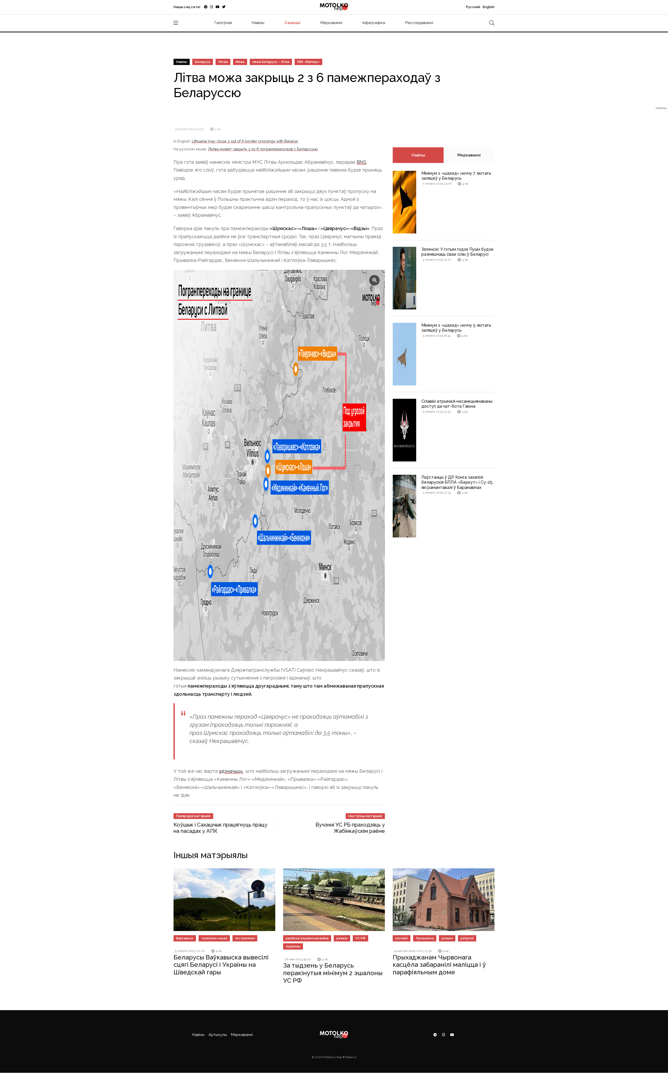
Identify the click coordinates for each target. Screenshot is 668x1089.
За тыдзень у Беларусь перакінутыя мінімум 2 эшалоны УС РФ (333, 973)
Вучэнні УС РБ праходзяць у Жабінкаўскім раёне (350, 828)
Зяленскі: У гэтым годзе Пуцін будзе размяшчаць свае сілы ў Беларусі (457, 252)
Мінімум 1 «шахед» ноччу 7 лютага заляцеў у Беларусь (456, 176)
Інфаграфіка (373, 22)
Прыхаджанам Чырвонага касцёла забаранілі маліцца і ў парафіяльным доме (439, 964)
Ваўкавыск (184, 938)
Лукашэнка (425, 938)
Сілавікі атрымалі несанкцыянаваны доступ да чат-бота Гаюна (456, 404)
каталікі (401, 938)
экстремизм (245, 938)
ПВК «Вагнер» (308, 62)
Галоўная (223, 22)
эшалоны (293, 946)
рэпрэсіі (467, 938)
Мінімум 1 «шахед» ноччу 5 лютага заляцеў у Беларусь (456, 328)
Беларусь (202, 62)
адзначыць (231, 771)
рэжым (342, 938)
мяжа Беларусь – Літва (270, 62)
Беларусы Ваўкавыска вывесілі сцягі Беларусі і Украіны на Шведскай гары (221, 964)
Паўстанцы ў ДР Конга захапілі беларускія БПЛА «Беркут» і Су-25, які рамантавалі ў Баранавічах (457, 482)
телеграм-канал (214, 938)
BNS (361, 162)
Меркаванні (331, 22)
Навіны (258, 22)
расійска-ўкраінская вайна (307, 938)
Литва (223, 62)
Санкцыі (292, 22)
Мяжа (240, 62)
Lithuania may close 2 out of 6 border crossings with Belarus (245, 141)
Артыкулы (217, 1034)
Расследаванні (419, 22)
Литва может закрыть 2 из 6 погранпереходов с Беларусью (263, 149)
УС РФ (360, 938)
